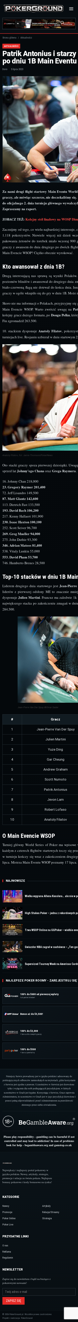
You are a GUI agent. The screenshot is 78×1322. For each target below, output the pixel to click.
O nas (5, 1245)
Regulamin (7, 1257)
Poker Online (8, 1218)
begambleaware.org (36, 1145)
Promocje (7, 1212)
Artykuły (46, 1205)
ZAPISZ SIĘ (13, 1301)
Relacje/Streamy (50, 1212)
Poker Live (7, 1224)
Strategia (47, 1218)
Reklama (6, 1251)
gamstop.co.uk (63, 1145)
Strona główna (9, 37)
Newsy (5, 1205)
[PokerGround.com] (33, 9)
